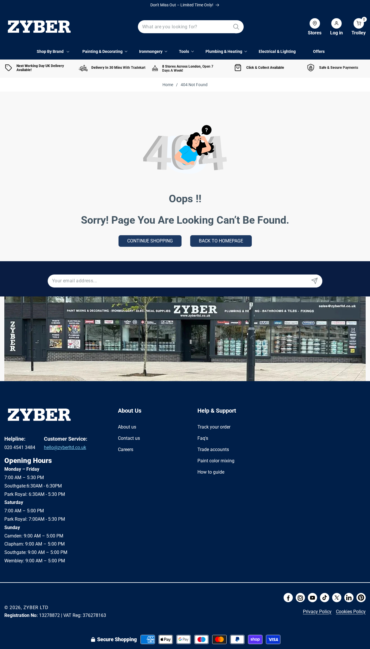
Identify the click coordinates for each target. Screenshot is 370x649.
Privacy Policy (317, 611)
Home (167, 84)
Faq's (202, 438)
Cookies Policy (351, 611)
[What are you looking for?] (236, 26)
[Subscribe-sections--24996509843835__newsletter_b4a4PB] (314, 281)
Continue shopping (150, 241)
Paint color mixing (215, 460)
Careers (125, 449)
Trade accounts (213, 449)
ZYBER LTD (36, 607)
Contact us (129, 438)
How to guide (210, 471)
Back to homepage (221, 241)
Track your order (213, 427)
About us (127, 427)
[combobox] (191, 26)
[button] (354, 27)
